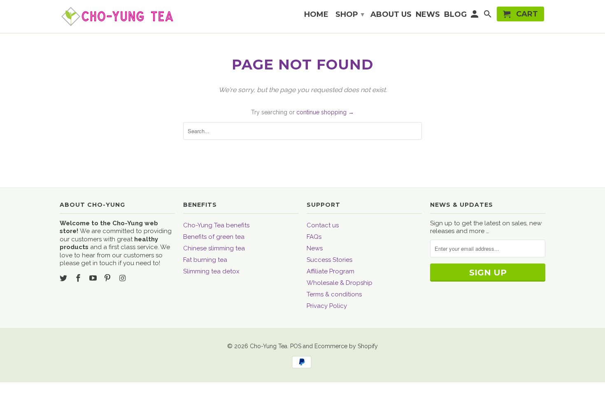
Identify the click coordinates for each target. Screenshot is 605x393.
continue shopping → (325, 112)
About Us (391, 15)
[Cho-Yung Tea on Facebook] (79, 278)
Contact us (323, 225)
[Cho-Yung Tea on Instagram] (123, 278)
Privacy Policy (327, 306)
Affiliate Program (330, 271)
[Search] (488, 15)
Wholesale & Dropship (339, 283)
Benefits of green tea (213, 236)
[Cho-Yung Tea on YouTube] (93, 278)
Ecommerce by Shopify (346, 346)
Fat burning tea (205, 260)
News (315, 248)
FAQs (314, 236)
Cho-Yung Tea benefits (216, 225)
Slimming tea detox (211, 271)
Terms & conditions (334, 294)
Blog (455, 15)
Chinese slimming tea (214, 248)
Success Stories (329, 260)
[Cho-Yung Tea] (117, 16)
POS (295, 346)
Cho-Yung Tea (268, 346)
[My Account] (475, 15)
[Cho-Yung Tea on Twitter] (64, 278)
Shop (349, 14)
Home (316, 15)
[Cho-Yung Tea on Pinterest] (108, 278)
